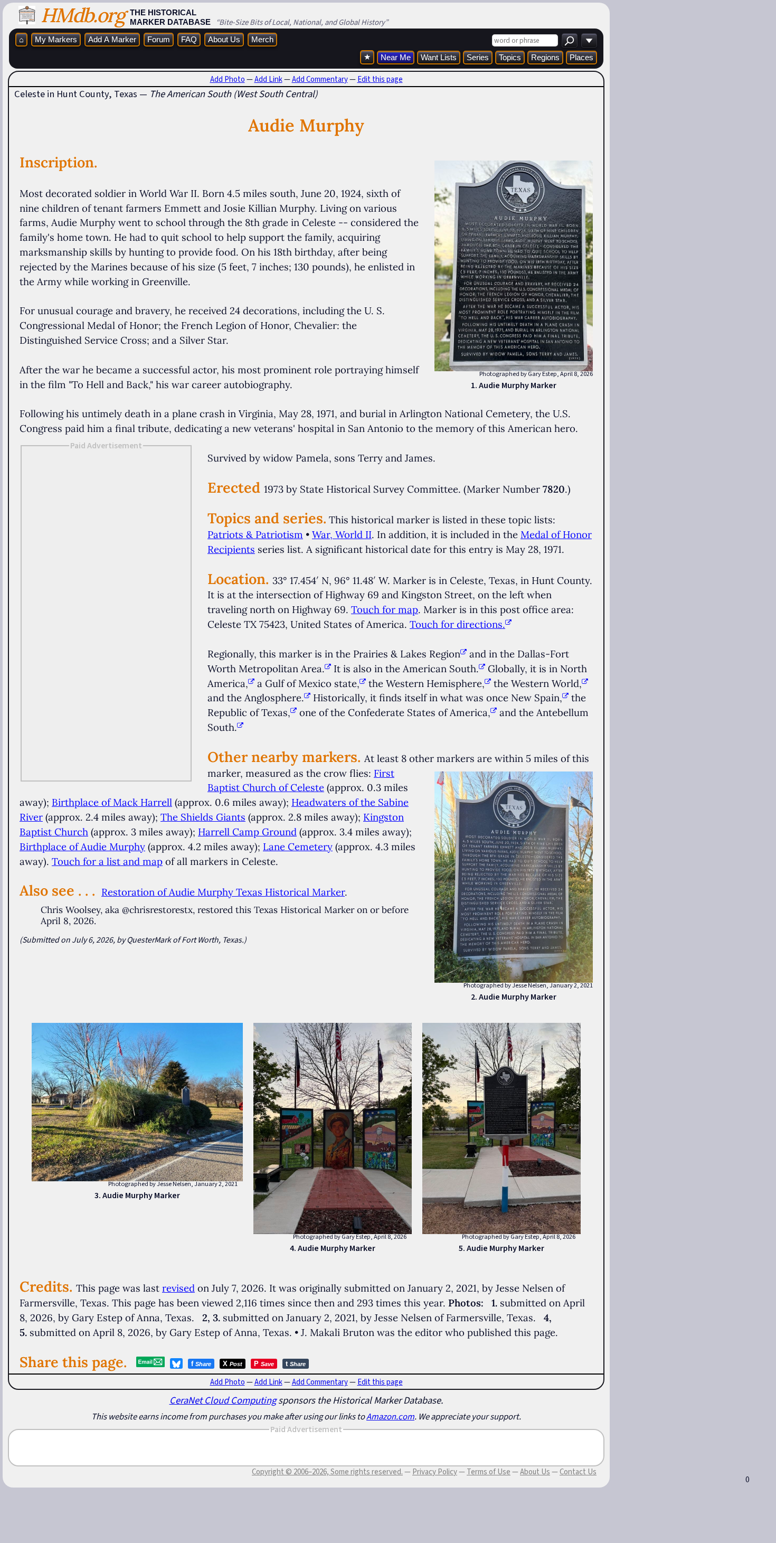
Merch (262, 39)
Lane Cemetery (298, 846)
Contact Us (578, 1471)
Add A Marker (112, 39)
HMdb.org (83, 15)
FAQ (189, 39)
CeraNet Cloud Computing (222, 1400)
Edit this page (380, 79)
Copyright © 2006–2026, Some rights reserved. (327, 1471)
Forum (158, 39)
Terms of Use (488, 1471)
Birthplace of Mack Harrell (112, 802)
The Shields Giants (202, 817)
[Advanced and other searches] (589, 40)
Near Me (396, 57)
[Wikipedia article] (463, 653)
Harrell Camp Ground (247, 831)
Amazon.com (390, 1416)
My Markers (56, 39)
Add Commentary (320, 79)
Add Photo (227, 79)
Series (478, 57)
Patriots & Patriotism (255, 534)
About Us (224, 39)
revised (178, 1288)
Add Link (268, 79)
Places (581, 57)
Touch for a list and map (107, 861)
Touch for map (384, 609)
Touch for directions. (457, 624)
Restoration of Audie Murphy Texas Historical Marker (223, 892)
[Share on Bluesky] (176, 1363)
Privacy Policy (434, 1471)
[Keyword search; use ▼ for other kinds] (570, 40)
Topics (510, 57)
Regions (545, 57)
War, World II (342, 534)
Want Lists (439, 57)
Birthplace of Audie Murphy (82, 846)
